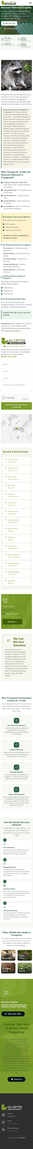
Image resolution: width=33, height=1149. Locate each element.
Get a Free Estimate (10, 29)
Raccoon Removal (13, 521)
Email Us (18, 1079)
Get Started (12, 622)
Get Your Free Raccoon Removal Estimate (16, 406)
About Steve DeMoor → (13, 331)
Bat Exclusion (13, 478)
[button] (16, 428)
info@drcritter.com (11, 614)
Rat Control (11, 487)
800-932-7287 (10, 23)
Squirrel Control (12, 461)
